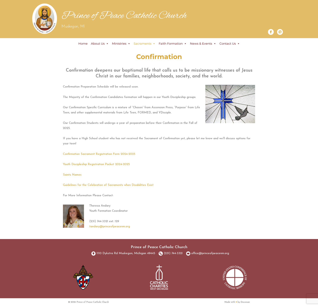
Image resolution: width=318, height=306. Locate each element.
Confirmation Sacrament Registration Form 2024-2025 (99, 154)
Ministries (119, 43)
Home (83, 43)
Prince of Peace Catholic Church (124, 15)
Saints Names (72, 174)
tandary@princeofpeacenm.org (109, 226)
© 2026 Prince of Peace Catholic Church (88, 302)
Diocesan (245, 302)
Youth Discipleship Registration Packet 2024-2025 (96, 164)
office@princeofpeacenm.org (210, 253)
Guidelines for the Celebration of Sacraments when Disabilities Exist (108, 185)
